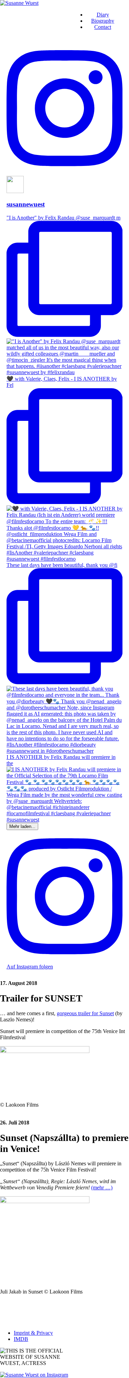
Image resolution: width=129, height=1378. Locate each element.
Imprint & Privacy (33, 1333)
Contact (102, 27)
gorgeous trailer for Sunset (85, 1013)
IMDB (21, 1339)
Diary (103, 15)
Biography (102, 21)
